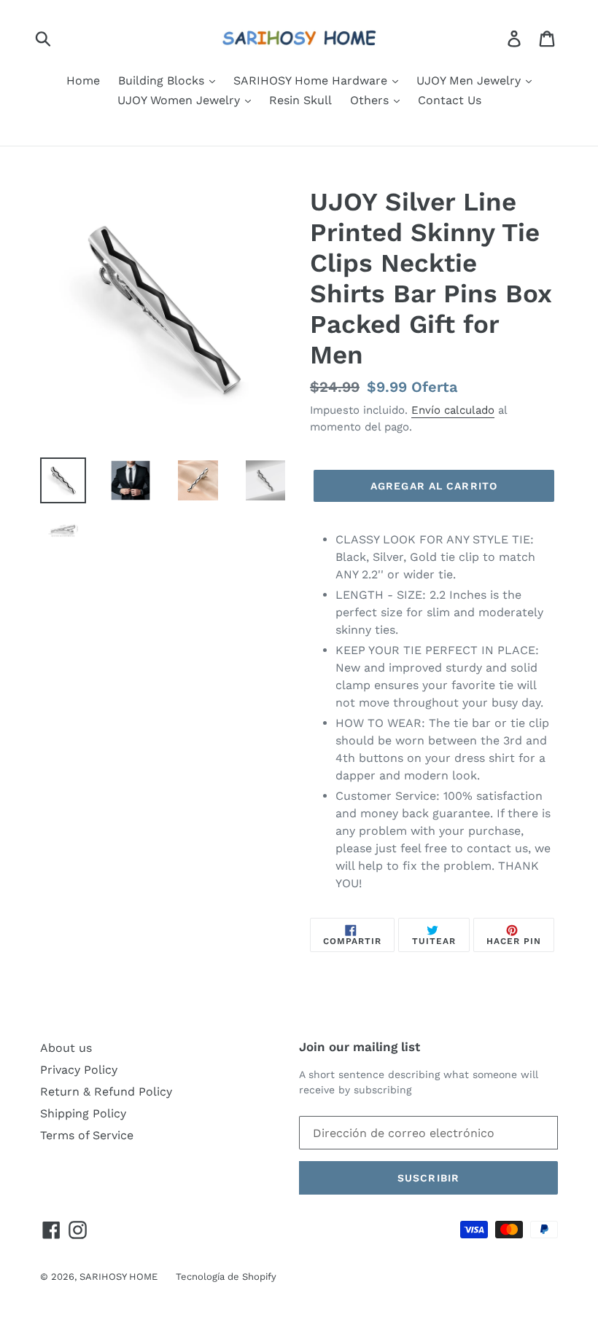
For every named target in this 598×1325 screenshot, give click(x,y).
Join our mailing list (359, 1046)
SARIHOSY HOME (118, 1276)
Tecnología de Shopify (226, 1276)
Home (83, 80)
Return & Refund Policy (106, 1091)
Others (371, 100)
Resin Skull (300, 100)
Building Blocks (163, 80)
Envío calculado (452, 410)
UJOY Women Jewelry (180, 100)
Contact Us (449, 100)
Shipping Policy (83, 1113)
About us (66, 1048)
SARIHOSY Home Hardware (312, 80)
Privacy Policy (78, 1070)
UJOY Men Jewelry (470, 80)
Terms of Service (86, 1135)
